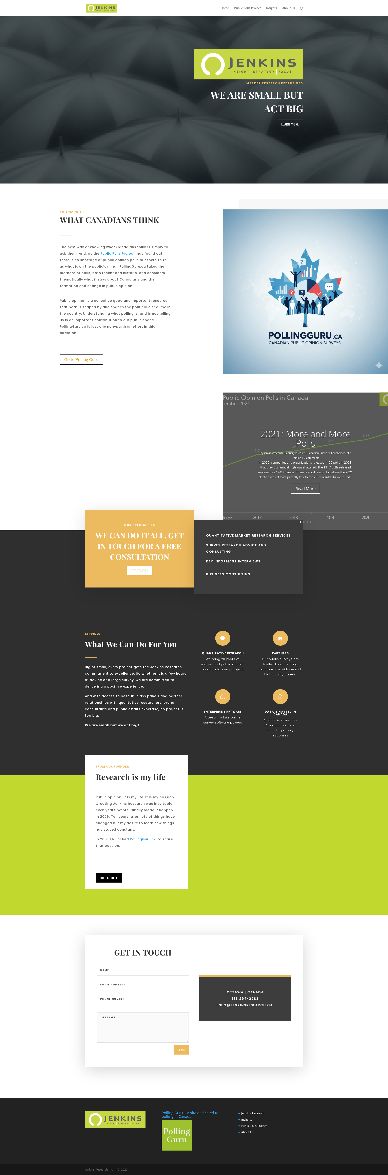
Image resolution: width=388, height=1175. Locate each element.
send (181, 1050)
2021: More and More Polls (305, 438)
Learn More (290, 124)
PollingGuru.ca (143, 839)
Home (225, 8)
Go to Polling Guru (81, 359)
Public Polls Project (247, 8)
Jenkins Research (252, 1113)
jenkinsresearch (273, 453)
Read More (305, 488)
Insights (271, 8)
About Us (288, 8)
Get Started (139, 570)
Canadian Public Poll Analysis (325, 453)
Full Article (109, 878)
